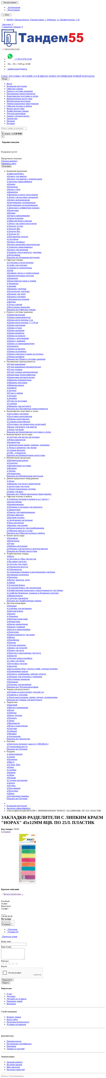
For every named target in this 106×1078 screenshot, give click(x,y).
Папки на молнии (16, 349)
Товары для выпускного (18, 116)
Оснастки (12, 463)
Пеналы (11, 642)
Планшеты (12, 346)
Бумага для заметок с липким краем (24, 179)
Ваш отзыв (6, 947)
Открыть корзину (9, 161)
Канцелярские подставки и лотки (22, 96)
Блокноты (12, 187)
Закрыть (5, 983)
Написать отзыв (9, 936)
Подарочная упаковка (18, 796)
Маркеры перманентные (19, 380)
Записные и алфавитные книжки (23, 208)
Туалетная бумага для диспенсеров (24, 588)
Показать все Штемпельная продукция (25, 476)
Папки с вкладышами (18, 338)
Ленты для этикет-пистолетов (22, 223)
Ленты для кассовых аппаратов (22, 197)
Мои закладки (13, 1067)
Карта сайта (12, 1019)
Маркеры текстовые (17, 382)
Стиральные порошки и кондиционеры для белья (31, 572)
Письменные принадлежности (21, 93)
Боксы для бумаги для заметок (22, 427)
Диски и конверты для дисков (22, 447)
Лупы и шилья (14, 304)
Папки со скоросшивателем (20, 343)
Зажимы (11, 286)
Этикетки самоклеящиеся (19, 247)
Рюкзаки (12, 606)
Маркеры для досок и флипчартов (23, 483)
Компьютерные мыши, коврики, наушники (28, 445)
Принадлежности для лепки (21, 634)
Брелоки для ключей (17, 525)
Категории (6, 166)
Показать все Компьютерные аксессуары (26, 455)
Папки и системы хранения (20, 91)
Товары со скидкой (16, 1049)
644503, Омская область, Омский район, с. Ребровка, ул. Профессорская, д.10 (43, 19)
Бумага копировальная (18, 200)
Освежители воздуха (17, 567)
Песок (10, 710)
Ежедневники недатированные (22, 205)
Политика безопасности (18, 1022)
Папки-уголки (14, 328)
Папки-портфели (15, 356)
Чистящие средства (16, 561)
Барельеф (12, 705)
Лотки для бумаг (15, 429)
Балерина (12, 759)
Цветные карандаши (17, 619)
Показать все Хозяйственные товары (24, 601)
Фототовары (13, 255)
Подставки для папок (18, 414)
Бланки (11, 184)
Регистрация (13, 10)
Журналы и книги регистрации (22, 194)
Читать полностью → (13, 894)
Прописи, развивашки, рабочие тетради (26, 674)
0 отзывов (5, 831)
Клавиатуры (13, 442)
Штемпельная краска (17, 460)
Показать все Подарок (17, 798)
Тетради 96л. (13, 231)
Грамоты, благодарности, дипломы (24, 252)
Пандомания (13, 788)
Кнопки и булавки (16, 296)
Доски (10, 481)
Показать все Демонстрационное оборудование (29, 494)
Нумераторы (13, 473)
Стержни (12, 403)
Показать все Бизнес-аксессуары (22, 551)
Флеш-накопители (16, 439)
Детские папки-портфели (19, 658)
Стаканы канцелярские (18, 421)
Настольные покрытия (18, 307)
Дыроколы (12, 283)
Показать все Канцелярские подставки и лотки (29, 432)
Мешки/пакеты (15, 595)
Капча (4, 966)
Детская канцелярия (16, 113)
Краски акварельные (17, 624)
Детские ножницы (16, 645)
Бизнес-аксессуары (15, 108)
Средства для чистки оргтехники (23, 437)
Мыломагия (13, 723)
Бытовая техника (15, 517)
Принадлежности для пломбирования (25, 528)
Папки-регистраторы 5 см (20, 320)
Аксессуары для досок (18, 486)
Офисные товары (15, 88)
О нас (9, 994)
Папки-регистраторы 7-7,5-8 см (22, 322)
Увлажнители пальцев (18, 299)
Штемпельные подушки (19, 465)
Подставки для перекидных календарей (26, 424)
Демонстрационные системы (21, 489)
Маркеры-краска (15, 385)
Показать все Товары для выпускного (24, 700)
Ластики (11, 390)
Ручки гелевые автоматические (22, 372)
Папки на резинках (16, 351)
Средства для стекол (17, 564)
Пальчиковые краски (17, 671)
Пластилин (13, 632)
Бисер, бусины (14, 715)
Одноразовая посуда (17, 746)
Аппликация (13, 736)
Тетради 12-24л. (15, 226)
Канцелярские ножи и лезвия (21, 281)
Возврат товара (14, 1017)
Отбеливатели (14, 569)
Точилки (12, 395)
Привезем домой (14, 1001)
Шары (10, 793)
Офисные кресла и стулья (19, 530)
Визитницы (13, 541)
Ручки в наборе (15, 393)
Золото (11, 783)
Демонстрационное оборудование (23, 103)
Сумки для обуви (16, 661)
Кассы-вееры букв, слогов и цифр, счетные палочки (32, 669)
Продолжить (7, 980)
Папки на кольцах (16, 335)
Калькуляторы (14, 502)
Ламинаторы (13, 509)
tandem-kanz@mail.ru (17, 69)
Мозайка (12, 734)
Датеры (11, 471)
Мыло (10, 556)
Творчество (12, 118)
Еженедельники (15, 218)
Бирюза (11, 772)
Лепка (10, 720)
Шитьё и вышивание (17, 707)
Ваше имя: (6, 941)
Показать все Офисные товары (21, 309)
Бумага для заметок (17, 176)
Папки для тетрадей (17, 648)
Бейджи (11, 302)
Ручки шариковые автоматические (24, 367)
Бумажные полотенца (18, 574)
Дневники (12, 616)
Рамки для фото (15, 491)
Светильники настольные (20, 520)
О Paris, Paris (13, 764)
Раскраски (12, 682)
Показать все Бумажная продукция (23, 257)
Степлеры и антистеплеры (20, 262)
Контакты (11, 1004)
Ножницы (12, 278)
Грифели (12, 388)
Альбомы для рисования (19, 608)
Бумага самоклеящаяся (18, 215)
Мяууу (11, 762)
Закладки (12, 666)
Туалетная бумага (16, 585)
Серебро (11, 770)
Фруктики (12, 791)
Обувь (10, 775)
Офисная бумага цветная (19, 221)
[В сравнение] (5, 914)
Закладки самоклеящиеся (19, 181)
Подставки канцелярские (19, 416)
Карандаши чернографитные (21, 374)
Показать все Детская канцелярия (22, 687)
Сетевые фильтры (16, 450)
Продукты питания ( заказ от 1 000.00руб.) (27, 744)
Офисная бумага (15, 173)
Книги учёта (13, 189)
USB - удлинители (16, 453)
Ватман (11, 213)
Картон (11, 613)
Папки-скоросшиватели (19, 317)
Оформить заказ (8, 163)
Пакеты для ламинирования (21, 512)
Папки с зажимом (16, 341)
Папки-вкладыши (16, 314)
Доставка (11, 996)
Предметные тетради (17, 236)
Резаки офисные (15, 515)
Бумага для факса (16, 242)
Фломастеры (13, 621)
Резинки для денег (16, 294)
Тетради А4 (13, 234)
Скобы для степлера (17, 265)
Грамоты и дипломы (17, 694)
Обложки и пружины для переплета (24, 507)
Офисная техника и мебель (19, 106)
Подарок (11, 123)
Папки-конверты (15, 333)
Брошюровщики (15, 504)
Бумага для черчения (17, 249)
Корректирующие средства (20, 275)
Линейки (12, 398)
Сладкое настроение (17, 780)
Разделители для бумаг (18, 291)
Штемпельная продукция (18, 101)
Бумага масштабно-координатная (23, 244)
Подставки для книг (17, 663)
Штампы (12, 468)
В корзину (6, 924)
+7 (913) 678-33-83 (23, 59)
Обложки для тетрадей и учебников (24, 676)
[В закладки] (2, 914)
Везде (9, 84)
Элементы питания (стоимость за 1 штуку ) (28, 499)
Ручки (10, 543)
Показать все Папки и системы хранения (26, 359)
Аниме (11, 757)
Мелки (11, 637)
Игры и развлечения (17, 726)
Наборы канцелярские (18, 419)
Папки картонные (16, 325)
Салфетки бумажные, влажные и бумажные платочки (33, 593)
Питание (11, 121)
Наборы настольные (17, 546)
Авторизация (13, 7)
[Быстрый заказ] (13, 925)
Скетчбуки (12, 239)
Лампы (11, 582)
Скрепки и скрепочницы (19, 268)
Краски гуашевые (16, 627)
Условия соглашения (16, 1024)
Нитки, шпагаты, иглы (18, 580)
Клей (10, 270)
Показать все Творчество (18, 739)
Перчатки (12, 577)
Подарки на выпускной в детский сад (25, 692)
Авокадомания (14, 754)
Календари (13, 210)
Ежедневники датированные (21, 202)
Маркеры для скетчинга (19, 406)
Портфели (12, 538)
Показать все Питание (17, 749)
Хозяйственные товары (18, 111)
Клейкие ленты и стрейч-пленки (23, 273)
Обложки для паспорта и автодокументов (27, 548)
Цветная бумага (15, 611)
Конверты (12, 192)
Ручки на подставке (17, 401)
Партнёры (11, 1046)
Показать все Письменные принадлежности (27, 408)
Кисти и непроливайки (18, 629)
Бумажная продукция (17, 86)
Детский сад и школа (16, 999)
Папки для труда (15, 650)
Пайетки (12, 713)
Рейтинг (5, 961)
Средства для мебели (17, 598)
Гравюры (12, 731)
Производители (14, 1041)
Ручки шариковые (16, 364)
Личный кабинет (15, 1062)
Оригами (12, 728)
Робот (10, 767)
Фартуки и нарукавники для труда (24, 653)
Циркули (12, 655)
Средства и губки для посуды (21, 559)
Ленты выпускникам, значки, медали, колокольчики (32, 697)
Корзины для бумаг (16, 289)
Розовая (11, 778)
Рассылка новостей (16, 1069)
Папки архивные (15, 330)
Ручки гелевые (14, 369)
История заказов (14, 1064)
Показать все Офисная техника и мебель (26, 533)
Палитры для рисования (19, 684)
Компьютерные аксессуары (19, 98)
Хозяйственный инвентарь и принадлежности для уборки (35, 590)
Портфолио (13, 640)
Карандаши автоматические (21, 377)
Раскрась (12, 718)
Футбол (11, 785)
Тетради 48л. (13, 229)
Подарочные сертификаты (19, 1044)
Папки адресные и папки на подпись (25, 354)
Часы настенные (15, 523)
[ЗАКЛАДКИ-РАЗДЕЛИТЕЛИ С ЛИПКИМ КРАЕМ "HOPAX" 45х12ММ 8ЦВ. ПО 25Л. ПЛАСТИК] (27, 884)
